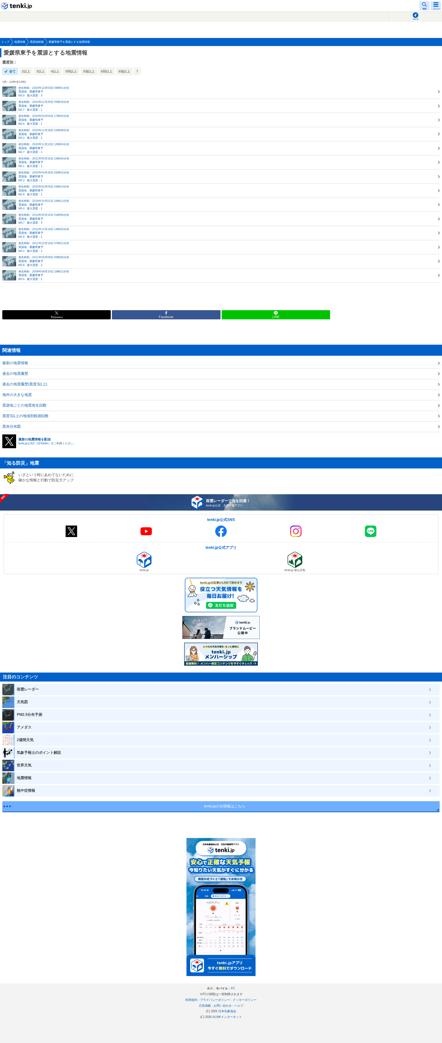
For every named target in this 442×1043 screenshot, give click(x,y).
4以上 (55, 71)
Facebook (166, 317)
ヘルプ (238, 1005)
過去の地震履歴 (15, 374)
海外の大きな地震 (17, 395)
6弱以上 (106, 71)
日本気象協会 (227, 1011)
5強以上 (89, 71)
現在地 (415, 19)
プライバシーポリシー (215, 1000)
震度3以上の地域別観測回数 (25, 416)
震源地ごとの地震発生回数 (24, 405)
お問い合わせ (223, 1005)
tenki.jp (17, 6)
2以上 (26, 71)
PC (233, 988)
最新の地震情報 (15, 363)
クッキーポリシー (245, 1000)
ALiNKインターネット (227, 1017)
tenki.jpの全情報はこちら (224, 806)
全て (12, 71)
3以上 (40, 71)
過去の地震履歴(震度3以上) (24, 384)
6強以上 (124, 71)
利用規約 (191, 1000)
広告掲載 (205, 1005)
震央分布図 (11, 426)
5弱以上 (71, 71)
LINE (275, 317)
